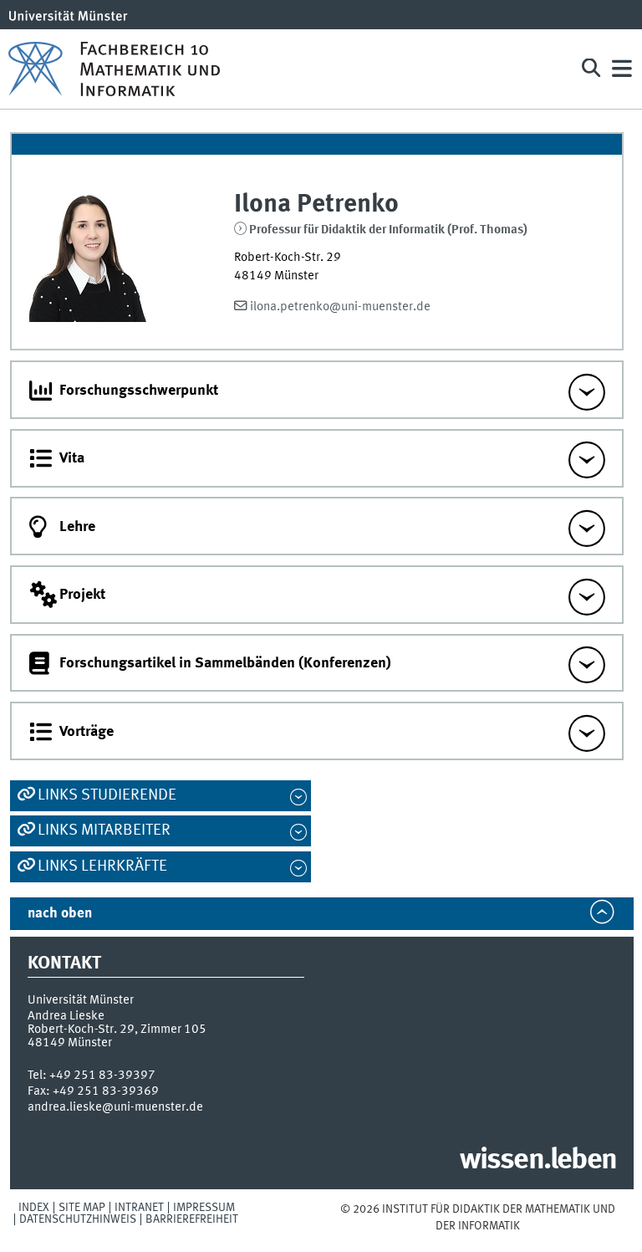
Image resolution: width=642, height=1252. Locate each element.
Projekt (82, 594)
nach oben (60, 914)
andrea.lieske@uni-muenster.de (115, 1107)
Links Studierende (107, 795)
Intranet (139, 1208)
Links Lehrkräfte (102, 866)
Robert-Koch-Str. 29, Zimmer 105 (117, 1029)
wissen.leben (538, 1161)
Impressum (204, 1208)
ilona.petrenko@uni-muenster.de (340, 307)
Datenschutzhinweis (77, 1219)
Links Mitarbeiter (104, 830)
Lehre (77, 526)
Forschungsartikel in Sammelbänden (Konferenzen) (225, 663)
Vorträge (86, 731)
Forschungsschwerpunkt (138, 390)
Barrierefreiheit (191, 1219)
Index (33, 1208)
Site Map (82, 1208)
